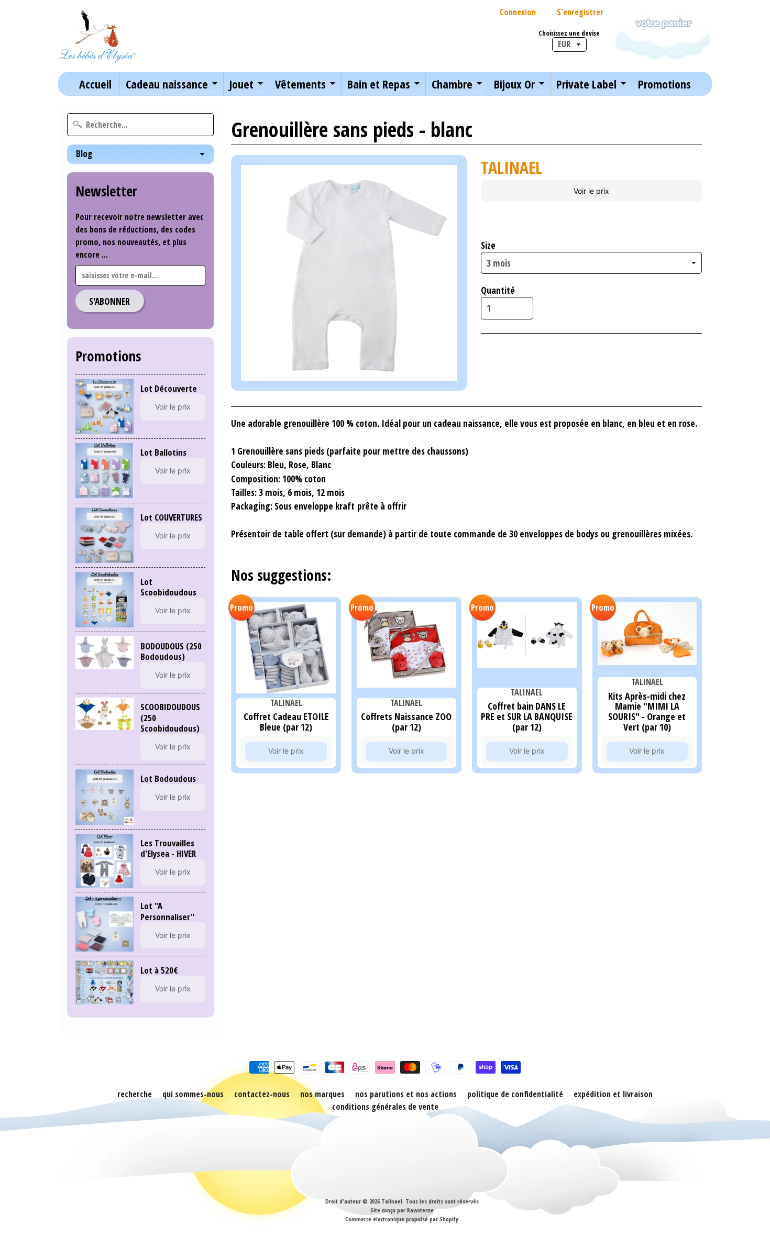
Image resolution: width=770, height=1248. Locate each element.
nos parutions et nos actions (406, 1094)
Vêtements (300, 84)
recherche (134, 1094)
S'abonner (109, 301)
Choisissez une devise (569, 33)
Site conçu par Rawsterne (402, 1210)
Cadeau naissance (167, 84)
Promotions (664, 84)
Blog (84, 154)
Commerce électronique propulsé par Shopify (401, 1219)
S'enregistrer (580, 12)
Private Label (586, 84)
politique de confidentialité (515, 1094)
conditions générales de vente (385, 1106)
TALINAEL (511, 167)
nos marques (322, 1094)
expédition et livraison (613, 1094)
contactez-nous (262, 1094)
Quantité (498, 290)
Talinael (391, 1201)
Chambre (452, 84)
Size (488, 245)
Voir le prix (173, 406)
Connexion (518, 12)
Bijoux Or (514, 84)
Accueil (95, 84)
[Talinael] (97, 35)
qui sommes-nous (193, 1094)
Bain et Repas (378, 84)
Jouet (241, 84)
